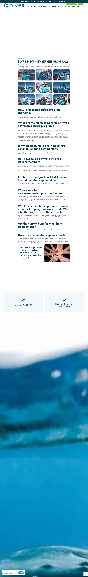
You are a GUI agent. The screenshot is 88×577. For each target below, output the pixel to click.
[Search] (83, 7)
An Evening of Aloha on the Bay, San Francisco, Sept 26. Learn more (43, 1)
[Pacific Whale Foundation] (14, 5)
